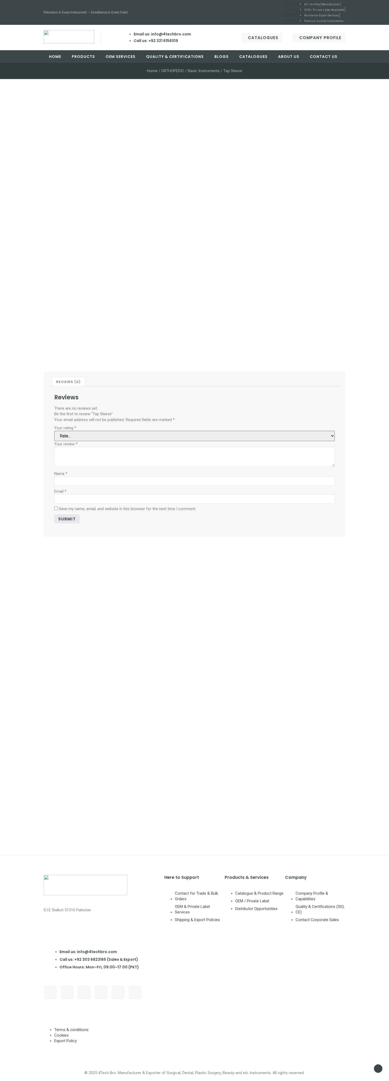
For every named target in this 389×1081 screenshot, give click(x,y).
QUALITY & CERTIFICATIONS (175, 56)
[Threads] (67, 992)
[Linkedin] (101, 992)
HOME (55, 56)
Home (152, 70)
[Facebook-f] (50, 992)
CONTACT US (323, 56)
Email (60, 491)
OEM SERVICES (120, 56)
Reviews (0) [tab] (68, 381)
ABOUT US (288, 56)
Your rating (65, 428)
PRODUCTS (83, 56)
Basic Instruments (204, 70)
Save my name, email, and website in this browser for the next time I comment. (127, 508)
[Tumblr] (118, 992)
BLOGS (221, 56)
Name (60, 473)
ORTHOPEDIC (172, 70)
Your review (66, 444)
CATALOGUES (253, 56)
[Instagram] (84, 992)
